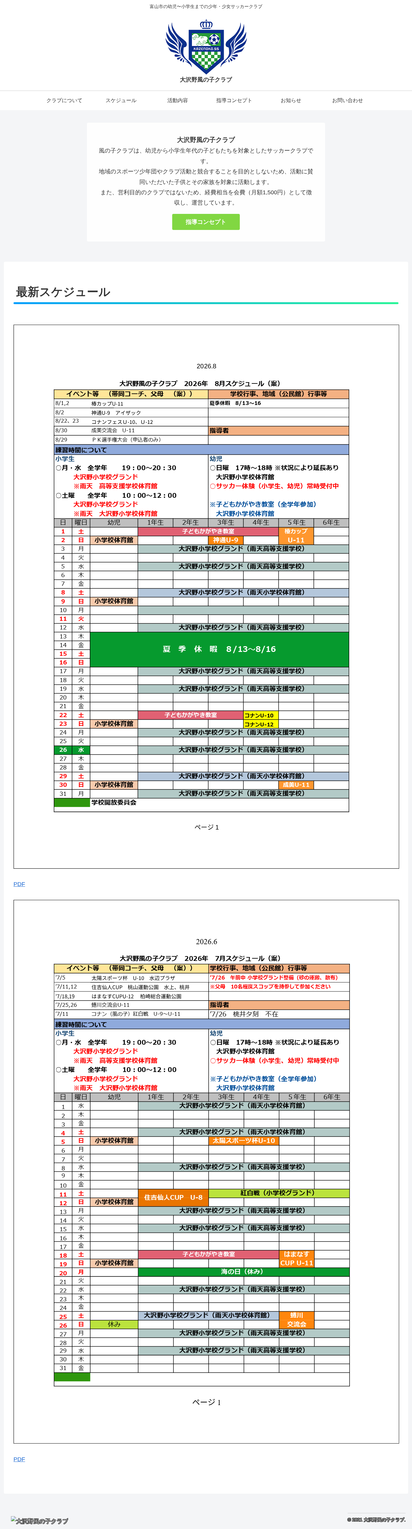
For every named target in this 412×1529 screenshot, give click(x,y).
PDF (19, 884)
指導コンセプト (206, 222)
